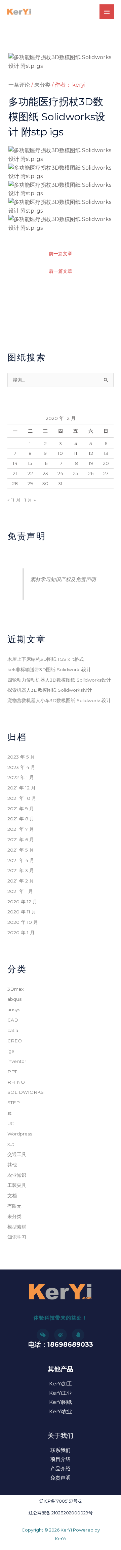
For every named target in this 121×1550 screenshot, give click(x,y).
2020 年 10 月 (22, 922)
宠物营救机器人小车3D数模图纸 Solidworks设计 (59, 700)
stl (9, 1113)
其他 (12, 1164)
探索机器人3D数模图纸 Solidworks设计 (49, 690)
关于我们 (60, 1435)
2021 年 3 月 (20, 870)
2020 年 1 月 (21, 932)
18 (75, 463)
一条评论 (19, 85)
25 (75, 473)
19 (91, 463)
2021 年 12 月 (21, 787)
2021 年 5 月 (20, 850)
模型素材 (16, 1227)
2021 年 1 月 (20, 891)
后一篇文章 (60, 271)
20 (106, 463)
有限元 (14, 1206)
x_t (10, 1144)
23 (45, 473)
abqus (14, 999)
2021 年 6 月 (20, 839)
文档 (12, 1195)
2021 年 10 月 (21, 798)
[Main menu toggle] (106, 11)
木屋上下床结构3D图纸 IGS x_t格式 (45, 659)
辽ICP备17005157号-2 (60, 1501)
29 (30, 483)
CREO (14, 1040)
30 (45, 483)
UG (10, 1123)
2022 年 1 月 (20, 777)
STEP (13, 1102)
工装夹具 (16, 1185)
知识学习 (16, 1237)
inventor (16, 1061)
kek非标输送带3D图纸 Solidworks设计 (49, 669)
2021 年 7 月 (20, 829)
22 (30, 473)
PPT (12, 1071)
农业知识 (16, 1175)
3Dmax (15, 989)
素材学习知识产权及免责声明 (63, 579)
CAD (12, 1020)
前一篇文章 (60, 253)
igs (10, 1050)
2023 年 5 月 (21, 757)
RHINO (16, 1082)
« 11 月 (14, 500)
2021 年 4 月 (20, 860)
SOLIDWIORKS (25, 1092)
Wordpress (19, 1133)
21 (15, 473)
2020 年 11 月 (21, 911)
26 (90, 473)
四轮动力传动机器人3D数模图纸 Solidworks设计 (59, 680)
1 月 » (30, 500)
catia (12, 1030)
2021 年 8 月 (20, 818)
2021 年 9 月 (20, 808)
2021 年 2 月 (20, 881)
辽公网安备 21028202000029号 (61, 1512)
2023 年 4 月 (21, 767)
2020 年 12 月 (22, 901)
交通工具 (16, 1154)
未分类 (42, 85)
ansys (13, 1009)
